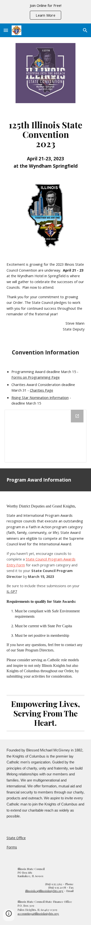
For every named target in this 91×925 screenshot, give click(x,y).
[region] (45, 11)
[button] (6, 30)
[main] (46, 143)
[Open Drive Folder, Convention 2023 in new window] (77, 416)
